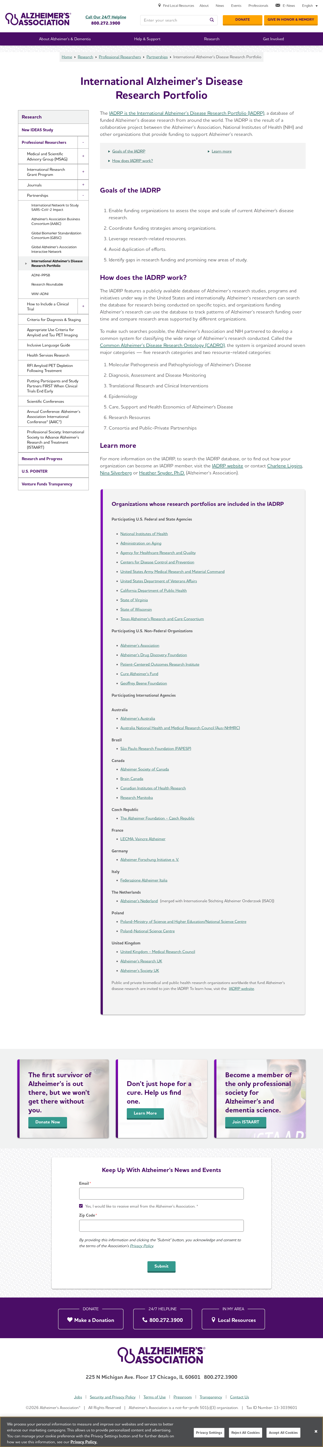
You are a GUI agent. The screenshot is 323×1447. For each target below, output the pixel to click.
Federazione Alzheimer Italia (143, 880)
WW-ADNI (40, 294)
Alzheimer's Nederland (139, 900)
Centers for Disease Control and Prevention (157, 562)
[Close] (316, 1431)
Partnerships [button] (37, 195)
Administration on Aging (141, 543)
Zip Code (87, 1215)
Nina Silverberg (116, 473)
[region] (161, 1432)
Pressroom (183, 1397)
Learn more (222, 151)
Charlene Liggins (284, 465)
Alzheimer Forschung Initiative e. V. (149, 859)
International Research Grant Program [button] (46, 172)
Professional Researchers (120, 57)
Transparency (211, 1397)
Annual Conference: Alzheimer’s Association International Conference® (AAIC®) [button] (53, 416)
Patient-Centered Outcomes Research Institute (159, 664)
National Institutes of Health (144, 533)
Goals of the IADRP (128, 151)
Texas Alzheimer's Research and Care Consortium (162, 618)
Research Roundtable (47, 284)
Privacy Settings (209, 1433)
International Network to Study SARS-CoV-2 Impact (55, 207)
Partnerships (157, 57)
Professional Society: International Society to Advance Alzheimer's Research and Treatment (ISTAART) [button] (55, 440)
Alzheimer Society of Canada (144, 769)
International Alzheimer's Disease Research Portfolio (57, 263)
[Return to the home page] (38, 19)
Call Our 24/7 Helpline (105, 17)
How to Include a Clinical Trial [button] (48, 306)
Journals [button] (34, 185)
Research (85, 57)
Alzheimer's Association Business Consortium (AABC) (55, 221)
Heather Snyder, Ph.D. (162, 473)
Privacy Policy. (84, 1442)
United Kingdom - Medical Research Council (157, 951)
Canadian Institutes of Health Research (153, 788)
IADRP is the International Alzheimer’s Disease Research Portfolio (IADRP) (186, 113)
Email (84, 1183)
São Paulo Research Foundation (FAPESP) (155, 748)
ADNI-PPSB (40, 275)
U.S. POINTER (34, 471)
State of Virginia (134, 600)
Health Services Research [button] (48, 355)
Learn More (145, 1113)
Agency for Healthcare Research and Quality (158, 552)
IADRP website (227, 465)
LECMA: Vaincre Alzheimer (142, 838)
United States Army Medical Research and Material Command (172, 571)
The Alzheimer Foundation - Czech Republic (157, 818)
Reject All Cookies (245, 1433)
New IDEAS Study (37, 130)
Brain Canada (131, 778)
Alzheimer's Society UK (139, 970)
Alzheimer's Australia (137, 718)
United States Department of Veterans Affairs (158, 581)
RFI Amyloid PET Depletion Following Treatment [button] (50, 368)
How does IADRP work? (132, 160)
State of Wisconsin (136, 609)
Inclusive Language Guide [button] (48, 345)
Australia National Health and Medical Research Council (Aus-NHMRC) (180, 727)
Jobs (78, 1397)
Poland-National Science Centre (147, 931)
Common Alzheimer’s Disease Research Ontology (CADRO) (162, 345)
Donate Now (47, 1121)
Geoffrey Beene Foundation (143, 683)
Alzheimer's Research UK (141, 961)
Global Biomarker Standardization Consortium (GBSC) (56, 235)
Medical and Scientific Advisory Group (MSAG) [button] (47, 156)
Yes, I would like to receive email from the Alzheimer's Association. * (141, 1206)
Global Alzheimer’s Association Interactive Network (54, 249)
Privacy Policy (141, 1245)
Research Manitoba (136, 797)
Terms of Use (154, 1397)
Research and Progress (42, 458)
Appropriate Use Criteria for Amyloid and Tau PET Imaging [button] (52, 332)
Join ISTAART (245, 1121)
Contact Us (239, 1397)
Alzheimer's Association (139, 645)
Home (67, 57)
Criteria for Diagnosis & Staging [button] (54, 319)
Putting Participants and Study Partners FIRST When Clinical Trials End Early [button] (52, 386)
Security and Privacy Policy (113, 1397)
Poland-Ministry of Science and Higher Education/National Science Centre (183, 921)
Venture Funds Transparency (47, 484)
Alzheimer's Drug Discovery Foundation (153, 654)
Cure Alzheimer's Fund (139, 673)
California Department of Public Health (153, 590)
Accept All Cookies (283, 1433)
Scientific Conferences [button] (45, 401)
